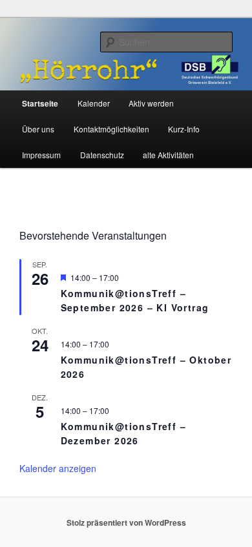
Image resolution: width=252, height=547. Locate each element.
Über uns (38, 128)
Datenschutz (102, 154)
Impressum (41, 154)
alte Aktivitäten (168, 154)
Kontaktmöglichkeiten (111, 128)
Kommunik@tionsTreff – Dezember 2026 (123, 434)
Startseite (40, 103)
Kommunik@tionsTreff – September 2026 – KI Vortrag (135, 301)
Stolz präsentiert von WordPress (126, 522)
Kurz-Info (184, 128)
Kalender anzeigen (57, 468)
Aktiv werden (151, 103)
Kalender (94, 103)
